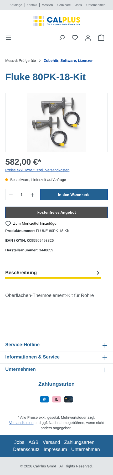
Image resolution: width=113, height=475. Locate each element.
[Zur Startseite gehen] (56, 21)
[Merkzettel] (74, 37)
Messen (47, 5)
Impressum (55, 449)
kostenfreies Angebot (56, 212)
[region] (56, 122)
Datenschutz (26, 449)
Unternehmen (96, 5)
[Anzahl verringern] (10, 194)
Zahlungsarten (79, 442)
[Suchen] (61, 37)
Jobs (78, 5)
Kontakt (32, 5)
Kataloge (16, 5)
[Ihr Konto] (88, 37)
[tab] (53, 273)
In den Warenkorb (74, 194)
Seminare (64, 5)
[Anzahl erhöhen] (32, 194)
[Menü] (10, 37)
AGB (33, 442)
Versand (51, 442)
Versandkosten (21, 423)
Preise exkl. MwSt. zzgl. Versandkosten (37, 170)
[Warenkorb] (101, 37)
